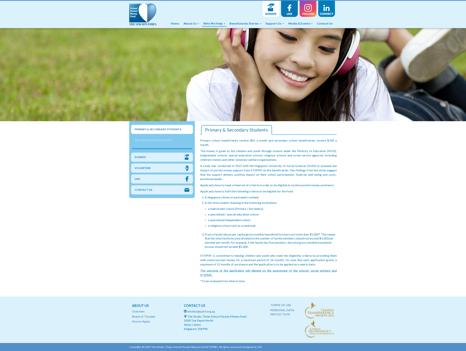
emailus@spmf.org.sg (201, 311)
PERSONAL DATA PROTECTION (282, 312)
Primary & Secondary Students (158, 129)
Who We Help (213, 23)
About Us (190, 23)
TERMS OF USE (280, 305)
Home (175, 23)
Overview (138, 311)
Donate (270, 9)
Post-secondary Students (153, 140)
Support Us (274, 23)
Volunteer (143, 168)
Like (289, 9)
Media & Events (299, 23)
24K (259, 346)
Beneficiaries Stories (244, 23)
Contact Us (325, 23)
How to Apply (141, 321)
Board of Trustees (143, 316)
